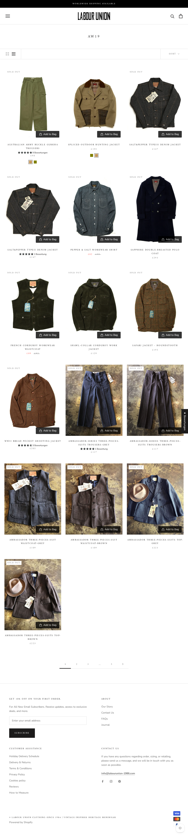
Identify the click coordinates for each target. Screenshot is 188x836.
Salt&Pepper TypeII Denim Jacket (33, 250)
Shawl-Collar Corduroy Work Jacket (94, 347)
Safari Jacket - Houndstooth (155, 346)
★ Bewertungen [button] (185, 421)
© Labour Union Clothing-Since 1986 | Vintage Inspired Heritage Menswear (62, 817)
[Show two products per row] (7, 54)
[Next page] (123, 664)
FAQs (104, 719)
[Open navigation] (8, 16)
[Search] (172, 16)
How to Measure (18, 792)
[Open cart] (180, 16)
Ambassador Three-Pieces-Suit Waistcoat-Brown (94, 542)
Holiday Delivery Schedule (24, 756)
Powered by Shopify (20, 822)
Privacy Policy (17, 774)
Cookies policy (17, 780)
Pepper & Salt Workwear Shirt (94, 250)
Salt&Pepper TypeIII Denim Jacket (155, 145)
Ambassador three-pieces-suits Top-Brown (33, 637)
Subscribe (22, 733)
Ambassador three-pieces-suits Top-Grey (155, 542)
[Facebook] (102, 781)
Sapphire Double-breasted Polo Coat (155, 252)
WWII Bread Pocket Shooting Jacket (33, 441)
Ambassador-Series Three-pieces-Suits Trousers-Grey (93, 443)
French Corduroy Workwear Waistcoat (33, 347)
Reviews (14, 786)
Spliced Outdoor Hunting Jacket (94, 145)
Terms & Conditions (20, 768)
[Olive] (35, 162)
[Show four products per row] (13, 54)
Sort (173, 54)
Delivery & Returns (20, 762)
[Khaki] (30, 162)
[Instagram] (111, 781)
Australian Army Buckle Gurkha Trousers (33, 146)
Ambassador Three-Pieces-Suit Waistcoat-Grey (33, 542)
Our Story (107, 706)
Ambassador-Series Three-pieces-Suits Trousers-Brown (155, 443)
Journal (105, 725)
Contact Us (107, 712)
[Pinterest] (119, 781)
